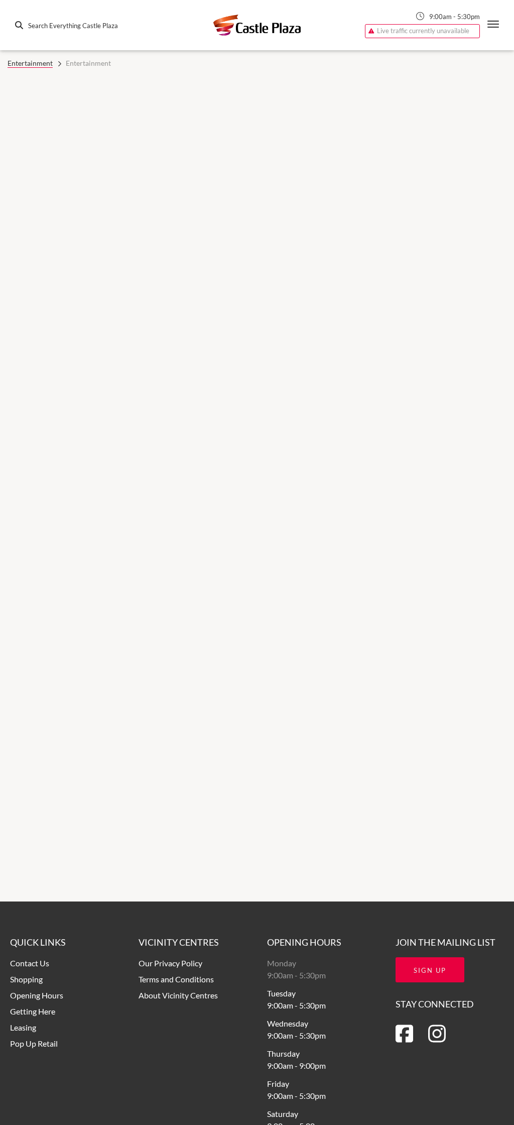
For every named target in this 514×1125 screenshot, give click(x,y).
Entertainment (30, 63)
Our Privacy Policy (170, 963)
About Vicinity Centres (178, 995)
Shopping (26, 979)
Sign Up (430, 970)
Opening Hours (36, 995)
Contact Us (29, 963)
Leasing (23, 1027)
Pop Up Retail (34, 1043)
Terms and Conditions (176, 979)
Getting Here (32, 1011)
